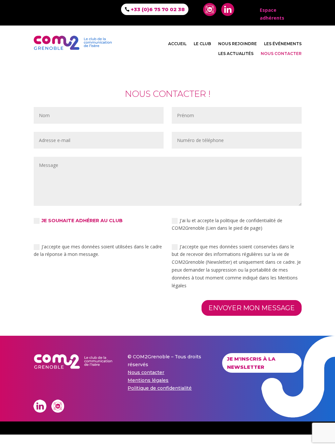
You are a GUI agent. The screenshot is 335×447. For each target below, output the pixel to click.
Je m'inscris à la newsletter (251, 363)
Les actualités (236, 53)
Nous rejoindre (237, 44)
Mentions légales (148, 380)
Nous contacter (281, 53)
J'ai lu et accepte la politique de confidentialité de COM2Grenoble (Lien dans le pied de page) (227, 224)
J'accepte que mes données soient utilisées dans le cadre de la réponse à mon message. (98, 250)
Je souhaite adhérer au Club (82, 221)
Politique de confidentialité (160, 388)
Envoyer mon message (251, 308)
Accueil (177, 44)
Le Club (202, 44)
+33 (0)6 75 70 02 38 (158, 9)
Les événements (283, 44)
